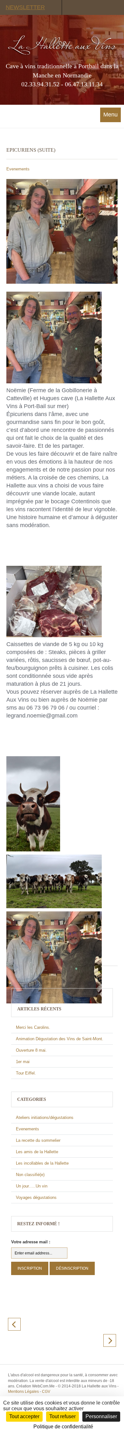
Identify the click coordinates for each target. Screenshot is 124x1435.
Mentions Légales (23, 1391)
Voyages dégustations (36, 1197)
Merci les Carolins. (33, 1027)
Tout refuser (62, 1416)
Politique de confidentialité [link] (63, 1426)
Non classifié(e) (30, 1174)
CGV (46, 1391)
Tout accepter (24, 1416)
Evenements (18, 169)
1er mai (23, 1061)
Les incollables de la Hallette (42, 1163)
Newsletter (25, 7)
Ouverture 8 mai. (31, 1050)
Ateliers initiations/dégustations (44, 1117)
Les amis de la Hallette (37, 1151)
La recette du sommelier (38, 1140)
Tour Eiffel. (26, 1073)
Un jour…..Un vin (31, 1186)
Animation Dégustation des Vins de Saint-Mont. (59, 1038)
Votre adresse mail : (30, 1242)
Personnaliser (101, 1416)
